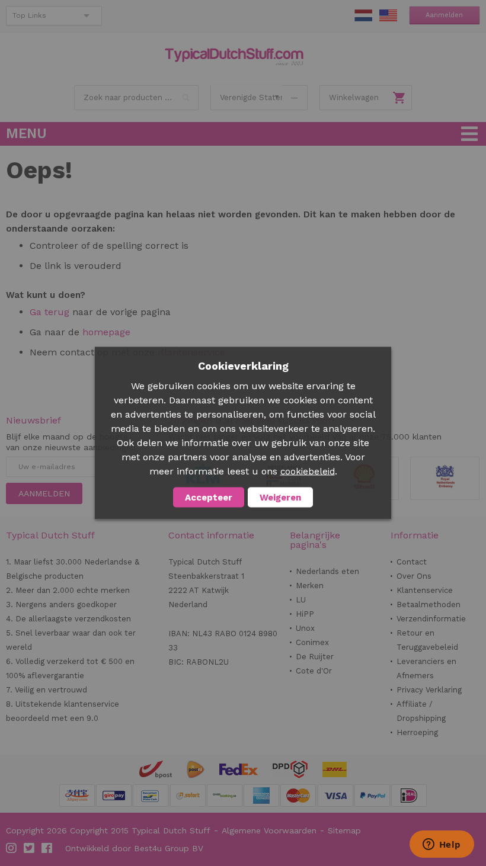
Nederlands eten (327, 571)
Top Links (29, 15)
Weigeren (280, 497)
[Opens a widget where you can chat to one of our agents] (441, 845)
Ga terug (49, 311)
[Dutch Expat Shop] (234, 57)
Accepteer (208, 497)
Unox (305, 628)
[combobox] (136, 97)
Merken (310, 585)
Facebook (47, 848)
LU (301, 599)
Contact (412, 561)
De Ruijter (315, 656)
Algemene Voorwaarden (269, 830)
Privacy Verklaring (429, 689)
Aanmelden (444, 15)
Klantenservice (425, 590)
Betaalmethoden (429, 604)
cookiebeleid (307, 471)
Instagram (12, 848)
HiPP (305, 614)
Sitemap (344, 830)
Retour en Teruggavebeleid (427, 640)
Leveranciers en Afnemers (426, 668)
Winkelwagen (354, 97)
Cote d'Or (314, 670)
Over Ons (414, 576)
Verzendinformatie (431, 618)
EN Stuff (388, 15)
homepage (104, 332)
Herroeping (417, 732)
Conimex (312, 642)
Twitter (30, 848)
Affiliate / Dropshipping (421, 711)
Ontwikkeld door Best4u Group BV (134, 848)
